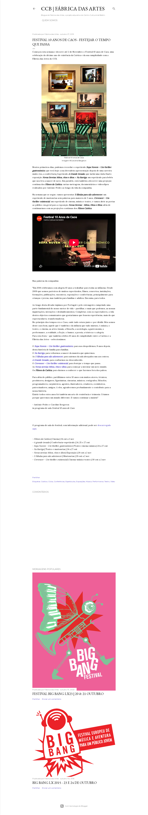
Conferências (59, 481)
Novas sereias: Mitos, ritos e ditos (50, 366)
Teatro (107, 481)
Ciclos (50, 481)
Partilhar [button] (36, 477)
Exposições (80, 481)
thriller (54, 346)
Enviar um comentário (51, 699)
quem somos (50, 20)
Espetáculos (70, 481)
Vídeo (112, 481)
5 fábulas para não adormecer (49, 356)
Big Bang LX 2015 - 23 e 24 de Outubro (64, 782)
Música (89, 481)
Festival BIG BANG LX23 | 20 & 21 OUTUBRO (68, 693)
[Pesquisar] (114, 8)
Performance (97, 481)
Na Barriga (40, 353)
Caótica (44, 481)
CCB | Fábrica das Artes (73, 8)
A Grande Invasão (40, 360)
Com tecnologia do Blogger (76, 806)
